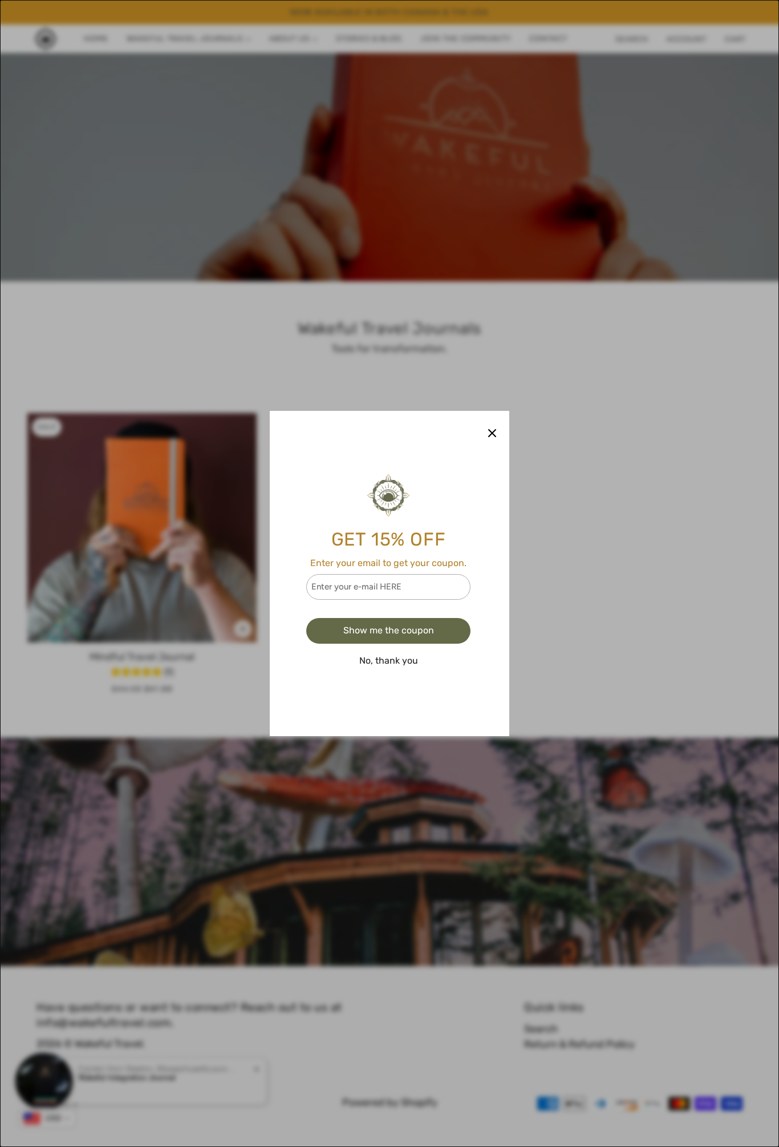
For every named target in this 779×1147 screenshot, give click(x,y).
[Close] (492, 433)
